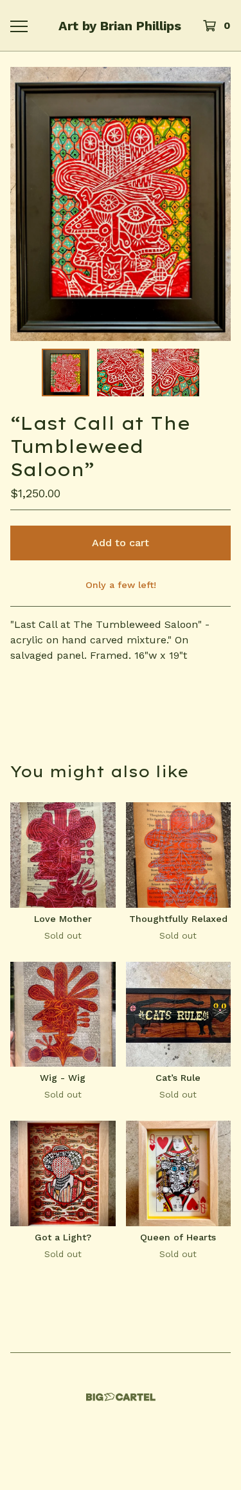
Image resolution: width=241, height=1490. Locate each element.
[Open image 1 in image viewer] (120, 204)
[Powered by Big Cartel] (121, 1397)
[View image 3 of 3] (175, 372)
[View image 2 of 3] (121, 372)
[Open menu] (18, 25)
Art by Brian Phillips (119, 25)
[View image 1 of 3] (65, 372)
